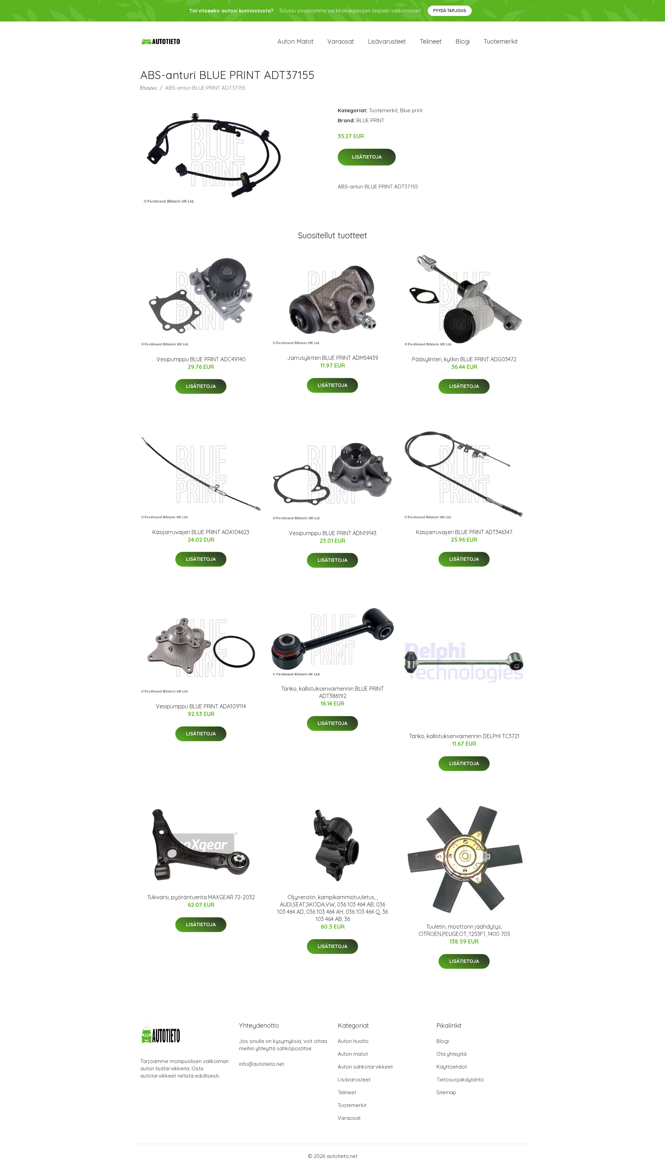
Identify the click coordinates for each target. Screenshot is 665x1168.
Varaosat (340, 41)
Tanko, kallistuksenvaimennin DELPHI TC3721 (464, 736)
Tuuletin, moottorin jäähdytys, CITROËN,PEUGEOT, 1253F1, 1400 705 (464, 930)
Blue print (411, 110)
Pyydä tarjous (449, 10)
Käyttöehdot (451, 1066)
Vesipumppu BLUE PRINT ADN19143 (332, 533)
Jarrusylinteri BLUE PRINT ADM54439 (332, 357)
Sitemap (446, 1092)
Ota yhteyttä (451, 1054)
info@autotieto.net (261, 1064)
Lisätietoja (367, 157)
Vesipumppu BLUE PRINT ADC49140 (201, 359)
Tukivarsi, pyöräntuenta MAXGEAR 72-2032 (201, 897)
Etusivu (148, 88)
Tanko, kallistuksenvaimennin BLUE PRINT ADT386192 (332, 692)
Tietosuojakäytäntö (460, 1079)
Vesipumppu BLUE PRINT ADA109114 (201, 706)
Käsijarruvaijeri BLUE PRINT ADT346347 (464, 532)
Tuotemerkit (501, 41)
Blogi (462, 41)
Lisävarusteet (387, 41)
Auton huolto (353, 1041)
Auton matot (295, 41)
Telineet (431, 41)
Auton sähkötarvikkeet (365, 1066)
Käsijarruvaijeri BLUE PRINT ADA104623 (200, 532)
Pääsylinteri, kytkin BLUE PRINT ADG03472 (464, 359)
